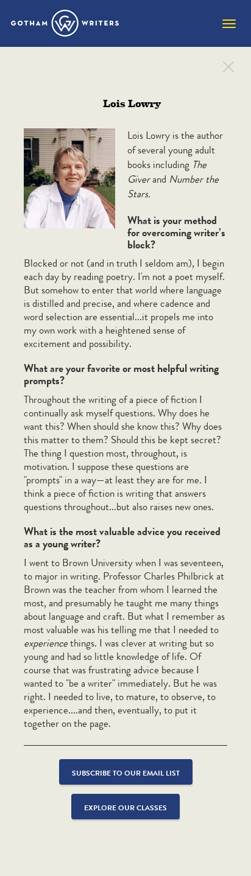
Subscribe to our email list (126, 773)
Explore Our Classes (125, 807)
